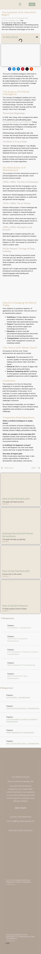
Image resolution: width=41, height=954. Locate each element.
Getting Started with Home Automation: (17, 535)
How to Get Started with (16, 498)
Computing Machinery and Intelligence (17, 122)
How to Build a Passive (15, 605)
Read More (5, 504)
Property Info (10, 884)
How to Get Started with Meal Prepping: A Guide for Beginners (18, 881)
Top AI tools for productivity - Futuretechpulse (17, 640)
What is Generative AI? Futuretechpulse (21, 665)
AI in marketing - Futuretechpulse (19, 628)
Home (4, 18)
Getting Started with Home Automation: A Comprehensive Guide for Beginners (20, 936)
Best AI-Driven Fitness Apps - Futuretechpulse (17, 677)
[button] (20, 4)
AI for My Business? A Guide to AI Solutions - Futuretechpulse (23, 653)
